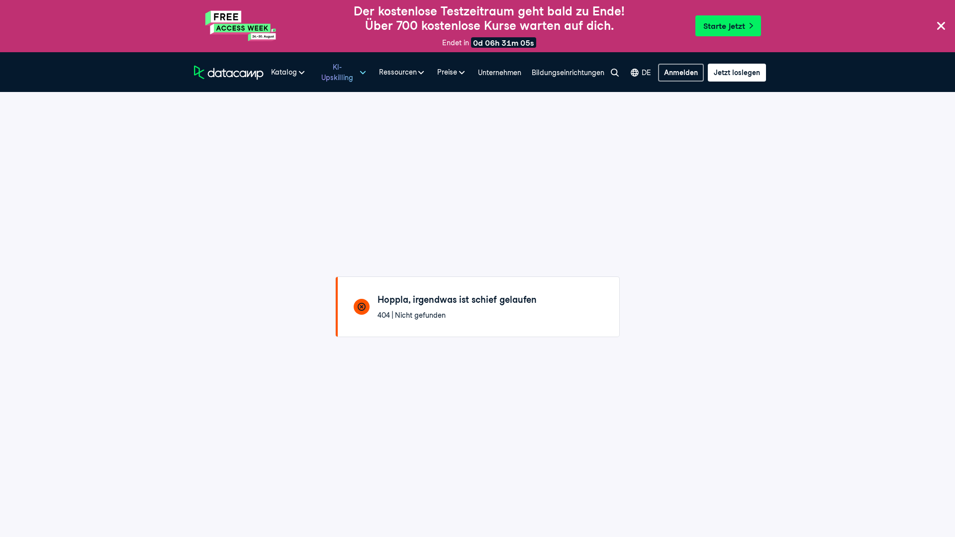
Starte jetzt (724, 26)
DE (646, 73)
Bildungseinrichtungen (568, 73)
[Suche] (614, 73)
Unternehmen (499, 73)
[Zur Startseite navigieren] (229, 72)
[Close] (941, 26)
